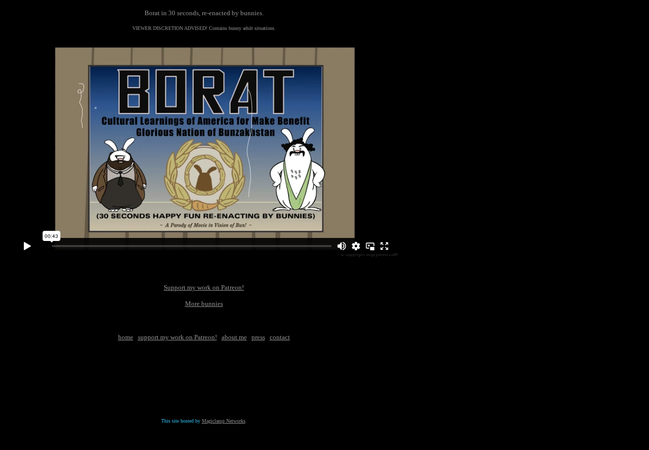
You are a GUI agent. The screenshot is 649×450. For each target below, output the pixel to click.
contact (280, 337)
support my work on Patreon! (177, 337)
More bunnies (204, 303)
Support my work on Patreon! (204, 287)
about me (234, 337)
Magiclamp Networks (223, 421)
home (125, 337)
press (258, 337)
